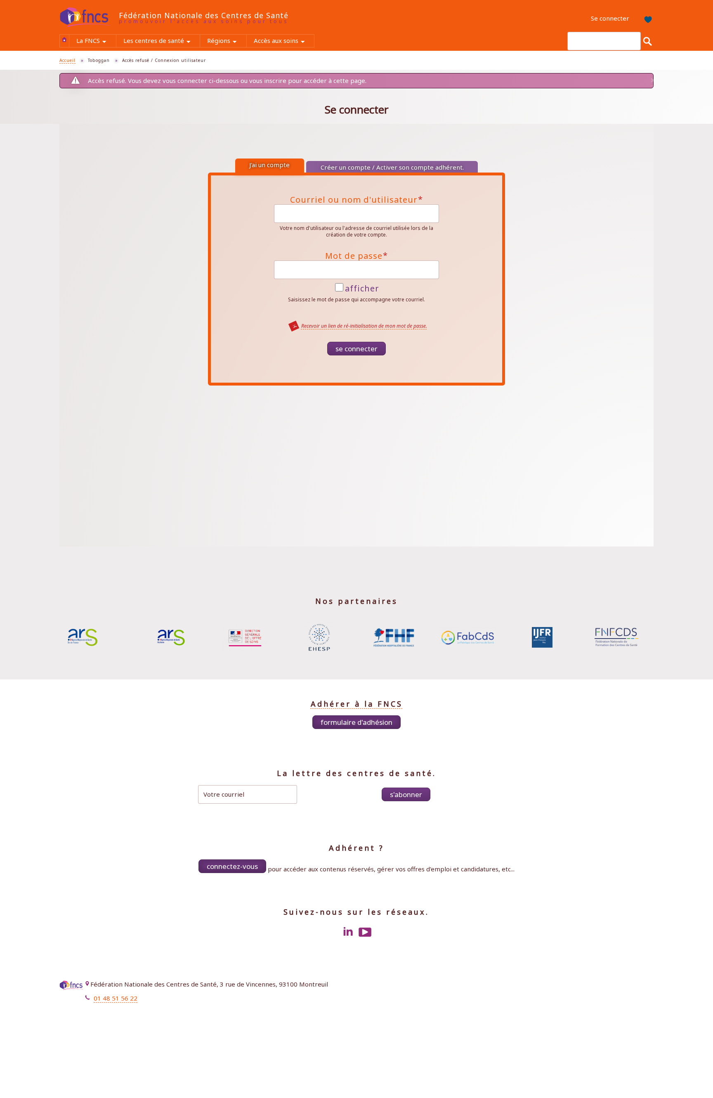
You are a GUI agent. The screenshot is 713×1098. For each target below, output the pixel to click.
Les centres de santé (161, 41)
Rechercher (647, 41)
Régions (226, 41)
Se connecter (610, 18)
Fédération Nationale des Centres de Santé (203, 15)
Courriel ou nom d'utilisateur (356, 200)
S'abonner (406, 794)
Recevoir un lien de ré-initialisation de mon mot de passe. (364, 326)
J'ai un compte (269, 165)
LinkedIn (347, 932)
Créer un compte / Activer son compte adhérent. (392, 167)
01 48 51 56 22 (115, 998)
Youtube (365, 932)
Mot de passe (356, 256)
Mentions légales (622, 986)
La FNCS (96, 41)
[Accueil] (89, 17)
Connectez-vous (232, 866)
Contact (635, 997)
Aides (638, 1009)
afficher (362, 288)
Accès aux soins (284, 41)
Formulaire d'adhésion (356, 722)
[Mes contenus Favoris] (645, 18)
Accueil (64, 40)
